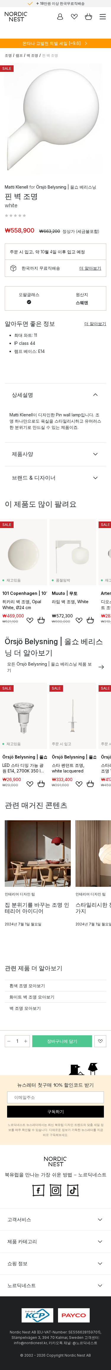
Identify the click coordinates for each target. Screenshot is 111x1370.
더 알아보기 (90, 268)
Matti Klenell (16, 186)
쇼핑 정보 (17, 1263)
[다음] (100, 120)
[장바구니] (88, 17)
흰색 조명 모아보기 (27, 985)
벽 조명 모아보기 (25, 1008)
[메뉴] (103, 17)
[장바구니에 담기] (41, 620)
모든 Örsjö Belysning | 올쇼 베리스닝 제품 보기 (49, 667)
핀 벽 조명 (50, 55)
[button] (15, 215)
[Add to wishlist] (30, 620)
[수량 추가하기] (26, 1041)
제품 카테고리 (22, 1241)
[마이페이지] (60, 17)
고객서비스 (19, 1219)
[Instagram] (55, 1190)
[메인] (16, 16)
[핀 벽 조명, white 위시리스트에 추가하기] (100, 1041)
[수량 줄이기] (9, 1041)
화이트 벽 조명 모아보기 (31, 996)
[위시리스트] (74, 17)
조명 (8, 55)
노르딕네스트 (21, 1285)
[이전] (11, 120)
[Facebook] (38, 1190)
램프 (19, 55)
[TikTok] (72, 1190)
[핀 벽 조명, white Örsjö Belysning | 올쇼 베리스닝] (55, 118)
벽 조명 (32, 55)
